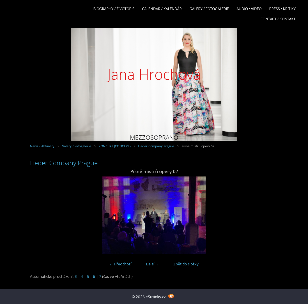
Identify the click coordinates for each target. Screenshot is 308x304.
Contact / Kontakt (278, 18)
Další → (152, 264)
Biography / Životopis (113, 8)
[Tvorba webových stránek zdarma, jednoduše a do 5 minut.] (171, 296)
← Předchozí (120, 264)
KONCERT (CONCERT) (115, 146)
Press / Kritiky (282, 8)
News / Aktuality (42, 146)
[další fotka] (271, 215)
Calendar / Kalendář (162, 8)
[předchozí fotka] (37, 215)
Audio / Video (249, 8)
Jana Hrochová (154, 74)
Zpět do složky (186, 264)
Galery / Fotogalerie (209, 8)
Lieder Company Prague (156, 146)
